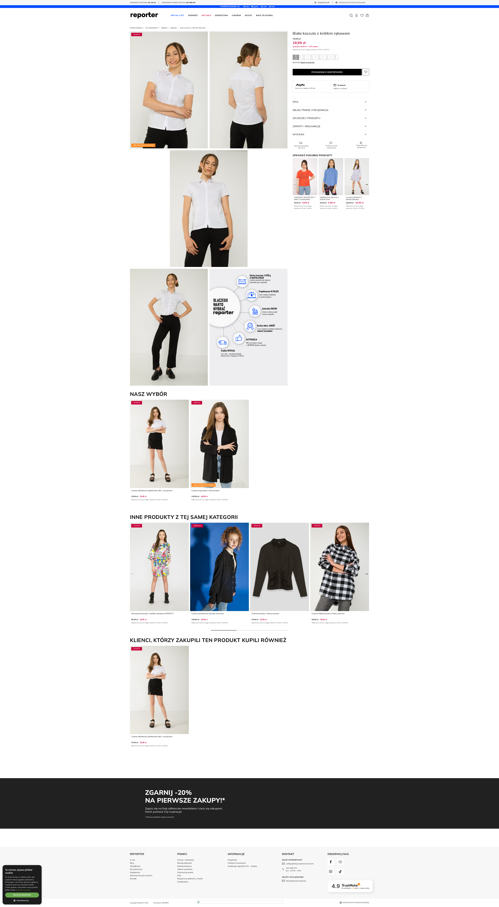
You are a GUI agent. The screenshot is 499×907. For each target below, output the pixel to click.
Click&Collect (182, 882)
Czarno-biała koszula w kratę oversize (328, 613)
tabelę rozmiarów (307, 62)
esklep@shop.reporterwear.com (299, 863)
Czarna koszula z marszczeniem (265, 613)
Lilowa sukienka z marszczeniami (354, 198)
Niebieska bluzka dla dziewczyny (329, 198)
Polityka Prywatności (237, 863)
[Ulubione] (362, 15)
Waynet (165, 903)
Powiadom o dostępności (327, 72)
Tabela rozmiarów (185, 869)
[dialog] (22, 884)
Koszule (174, 28)
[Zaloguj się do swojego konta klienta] (356, 15)
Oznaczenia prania (185, 872)
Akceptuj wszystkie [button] (22, 895)
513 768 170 (291, 868)
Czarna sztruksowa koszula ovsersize (207, 613)
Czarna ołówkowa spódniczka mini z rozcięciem (151, 490)
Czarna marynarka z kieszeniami (205, 490)
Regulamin (232, 860)
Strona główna (136, 28)
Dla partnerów (136, 869)
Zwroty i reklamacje (185, 860)
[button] (367, 15)
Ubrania (164, 28)
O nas (132, 860)
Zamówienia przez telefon (141, 875)
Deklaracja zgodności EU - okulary (242, 866)
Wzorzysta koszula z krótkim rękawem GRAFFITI (152, 613)
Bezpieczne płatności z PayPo (190, 878)
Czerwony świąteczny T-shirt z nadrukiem (305, 198)
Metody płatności (184, 863)
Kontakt (133, 878)
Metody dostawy (184, 866)
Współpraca (135, 866)
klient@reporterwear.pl (296, 881)
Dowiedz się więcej (23, 890)
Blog (132, 863)
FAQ (179, 875)
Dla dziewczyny (152, 28)
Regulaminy (135, 872)
